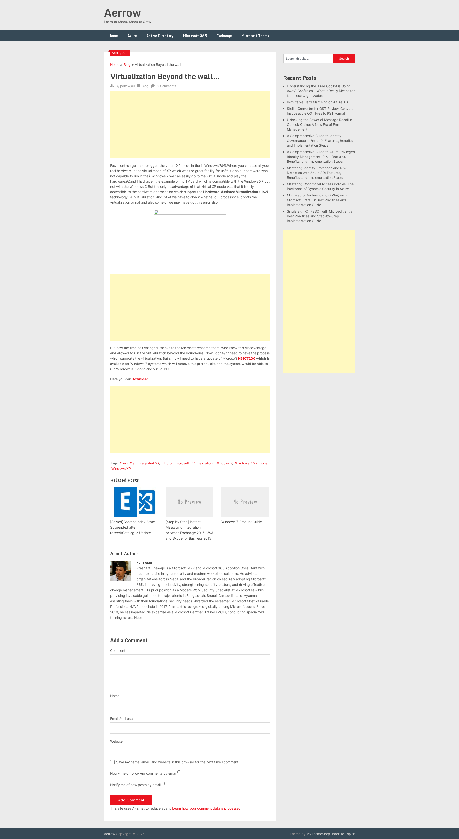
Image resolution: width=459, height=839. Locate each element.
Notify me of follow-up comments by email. (143, 773)
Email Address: (121, 718)
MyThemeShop (318, 834)
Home (113, 36)
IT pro (167, 463)
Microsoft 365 (195, 36)
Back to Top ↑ (343, 834)
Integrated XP (148, 463)
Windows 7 (224, 463)
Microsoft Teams (255, 36)
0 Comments (166, 86)
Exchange (224, 36)
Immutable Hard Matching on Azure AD (317, 102)
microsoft (182, 463)
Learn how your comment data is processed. (207, 808)
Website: (117, 741)
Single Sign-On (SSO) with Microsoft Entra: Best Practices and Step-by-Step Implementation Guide (320, 216)
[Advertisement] (190, 124)
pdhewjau (127, 86)
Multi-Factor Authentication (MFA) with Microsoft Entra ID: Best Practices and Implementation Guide (317, 200)
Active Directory (160, 36)
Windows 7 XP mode (251, 463)
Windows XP (121, 468)
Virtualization (202, 463)
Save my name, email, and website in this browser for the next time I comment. (177, 762)
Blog (127, 64)
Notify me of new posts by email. (136, 785)
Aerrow (122, 12)
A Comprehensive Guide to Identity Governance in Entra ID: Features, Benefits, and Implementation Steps (320, 140)
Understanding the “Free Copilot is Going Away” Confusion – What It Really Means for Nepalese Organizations (321, 91)
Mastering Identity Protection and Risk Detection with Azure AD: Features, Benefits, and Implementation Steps (317, 172)
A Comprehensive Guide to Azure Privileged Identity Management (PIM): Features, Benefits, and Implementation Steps (321, 156)
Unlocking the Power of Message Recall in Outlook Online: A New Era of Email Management (319, 124)
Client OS (127, 463)
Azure (132, 36)
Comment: (118, 651)
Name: (115, 696)
